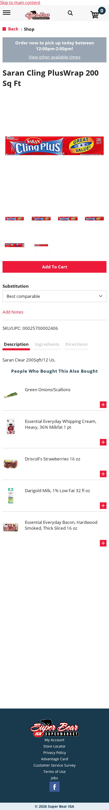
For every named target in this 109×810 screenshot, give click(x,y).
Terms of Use (54, 772)
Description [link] (16, 344)
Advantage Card (54, 759)
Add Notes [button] (13, 312)
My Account (54, 740)
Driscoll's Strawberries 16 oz (52, 459)
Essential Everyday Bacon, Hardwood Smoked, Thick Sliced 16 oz (61, 525)
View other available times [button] (54, 57)
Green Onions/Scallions (47, 389)
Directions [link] (76, 344)
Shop (29, 29)
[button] (14, 218)
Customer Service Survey (54, 765)
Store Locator (54, 746)
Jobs (54, 778)
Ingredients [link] (47, 344)
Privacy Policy (54, 753)
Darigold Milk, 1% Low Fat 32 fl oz (57, 490)
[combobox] (54, 296)
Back (13, 29)
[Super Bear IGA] (38, 12)
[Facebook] (54, 787)
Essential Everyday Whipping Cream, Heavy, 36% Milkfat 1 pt (60, 424)
